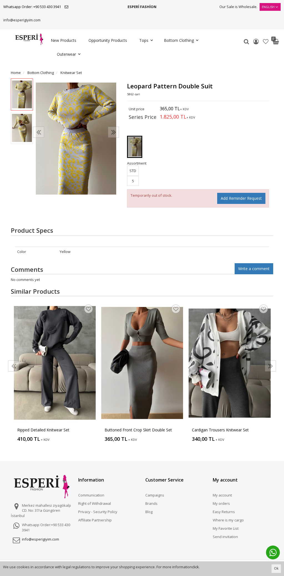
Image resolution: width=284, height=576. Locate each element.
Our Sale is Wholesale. (238, 6)
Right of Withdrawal (94, 503)
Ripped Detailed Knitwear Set (43, 429)
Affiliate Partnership (95, 520)
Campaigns (154, 495)
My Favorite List (226, 528)
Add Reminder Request (241, 198)
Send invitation (225, 536)
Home (16, 72)
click (195, 566)
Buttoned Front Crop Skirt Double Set (138, 429)
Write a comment (254, 268)
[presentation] (38, 132)
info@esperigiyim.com (21, 19)
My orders (221, 503)
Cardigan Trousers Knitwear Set (220, 429)
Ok (276, 568)
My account (222, 495)
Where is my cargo (228, 520)
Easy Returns (224, 511)
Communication (91, 495)
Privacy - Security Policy (97, 511)
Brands (151, 503)
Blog (149, 511)
